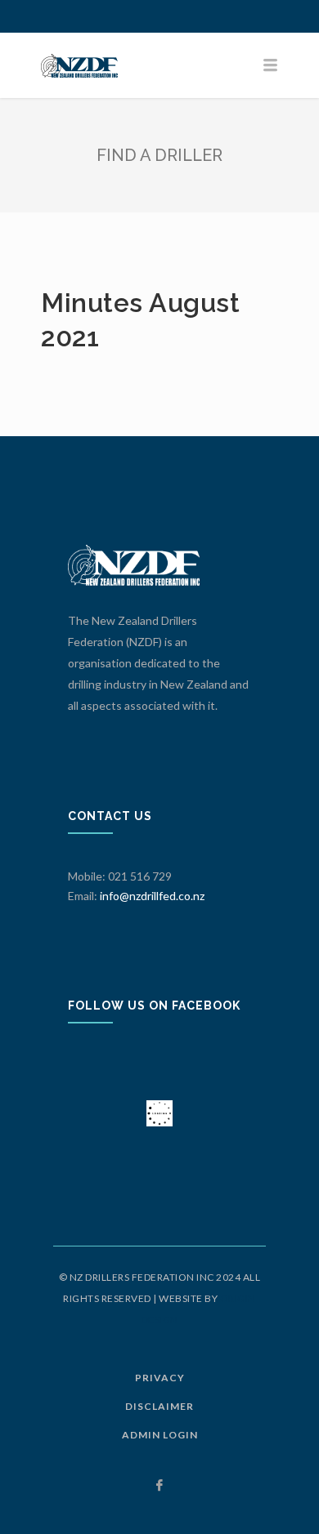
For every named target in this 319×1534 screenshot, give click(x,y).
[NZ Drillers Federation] (159, 65)
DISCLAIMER (159, 1406)
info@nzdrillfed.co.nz (152, 896)
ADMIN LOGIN (160, 1435)
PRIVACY (160, 1377)
